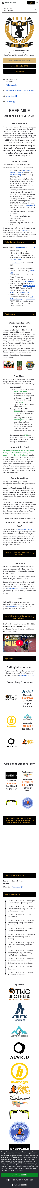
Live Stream (19, 71)
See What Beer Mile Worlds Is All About (18, 617)
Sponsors (9, 659)
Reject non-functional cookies (19, 1180)
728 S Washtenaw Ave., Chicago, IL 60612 (20, 91)
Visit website (16, 887)
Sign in (31, 3)
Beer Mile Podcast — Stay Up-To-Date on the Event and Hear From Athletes (18, 820)
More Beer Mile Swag (19, 66)
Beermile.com (24, 292)
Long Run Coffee (16, 260)
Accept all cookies (19, 1175)
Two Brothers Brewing (21, 298)
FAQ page (24, 230)
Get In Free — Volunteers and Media (18, 553)
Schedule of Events (14, 242)
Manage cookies (20, 1185)
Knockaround (30, 205)
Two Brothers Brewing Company (21, 171)
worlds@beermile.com (25, 529)
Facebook (9, 102)
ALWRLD (13, 292)
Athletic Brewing (15, 174)
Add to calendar (11, 85)
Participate (10, 314)
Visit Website (10, 96)
